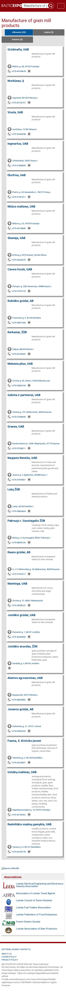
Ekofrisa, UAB (17, 175)
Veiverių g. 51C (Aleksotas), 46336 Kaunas (31, 412)
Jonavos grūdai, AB (20, 709)
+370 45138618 (19, 71)
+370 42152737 (19, 102)
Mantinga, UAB (17, 583)
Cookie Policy (9, 957)
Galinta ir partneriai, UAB (24, 395)
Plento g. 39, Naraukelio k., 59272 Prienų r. (31, 192)
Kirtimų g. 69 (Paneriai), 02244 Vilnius (29, 255)
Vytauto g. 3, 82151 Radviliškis (26, 847)
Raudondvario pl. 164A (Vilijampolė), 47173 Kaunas (35, 443)
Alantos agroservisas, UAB (25, 678)
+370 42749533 (19, 354)
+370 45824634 (19, 511)
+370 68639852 (19, 700)
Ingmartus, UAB (18, 143)
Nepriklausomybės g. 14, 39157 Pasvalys (31, 810)
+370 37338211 (19, 448)
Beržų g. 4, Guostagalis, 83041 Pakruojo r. (31, 538)
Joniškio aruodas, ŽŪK (22, 646)
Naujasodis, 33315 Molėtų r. (25, 695)
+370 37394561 (19, 479)
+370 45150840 (19, 228)
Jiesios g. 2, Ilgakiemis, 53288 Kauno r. (30, 475)
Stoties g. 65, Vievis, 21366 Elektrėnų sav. (31, 380)
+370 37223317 (19, 574)
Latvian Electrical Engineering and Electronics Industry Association (39, 885)
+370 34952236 (19, 731)
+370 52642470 (19, 260)
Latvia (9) (49, 32)
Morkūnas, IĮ (16, 80)
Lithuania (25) (19, 32)
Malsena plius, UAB (20, 363)
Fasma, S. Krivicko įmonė (24, 740)
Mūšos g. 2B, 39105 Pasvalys (25, 66)
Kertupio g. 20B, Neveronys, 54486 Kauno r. (32, 286)
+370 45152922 (19, 814)
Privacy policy (10, 960)
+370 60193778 (19, 852)
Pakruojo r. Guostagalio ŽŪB (26, 520)
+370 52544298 (19, 134)
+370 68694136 (19, 542)
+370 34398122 (19, 605)
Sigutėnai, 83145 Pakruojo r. (25, 98)
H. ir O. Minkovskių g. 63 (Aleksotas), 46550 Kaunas (36, 569)
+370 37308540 (19, 417)
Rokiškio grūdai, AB (20, 300)
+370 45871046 (19, 322)
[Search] (51, 6)
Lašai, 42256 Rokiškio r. (23, 506)
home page (29, 71)
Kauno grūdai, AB (19, 552)
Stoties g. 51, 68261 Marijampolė (27, 600)
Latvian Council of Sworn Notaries (34, 900)
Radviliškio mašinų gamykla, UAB (29, 824)
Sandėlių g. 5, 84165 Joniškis (25, 663)
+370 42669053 (19, 637)
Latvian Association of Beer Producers (36, 928)
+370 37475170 (19, 291)
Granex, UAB (16, 426)
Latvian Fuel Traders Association (33, 907)
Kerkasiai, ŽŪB (17, 332)
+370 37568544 (19, 165)
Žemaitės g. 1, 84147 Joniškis (26, 632)
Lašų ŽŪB (14, 489)
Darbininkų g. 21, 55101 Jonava (26, 726)
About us (7, 953)
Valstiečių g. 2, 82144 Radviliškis (27, 758)
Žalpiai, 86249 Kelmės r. (23, 349)
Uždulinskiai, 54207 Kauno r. (25, 160)
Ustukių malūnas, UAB (22, 772)
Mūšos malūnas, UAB (21, 206)
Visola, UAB (15, 112)
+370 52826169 (19, 385)
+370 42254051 (19, 762)
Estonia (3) (17, 39)
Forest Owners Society (28, 921)
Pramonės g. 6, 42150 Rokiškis (26, 318)
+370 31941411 (19, 197)
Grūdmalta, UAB (18, 49)
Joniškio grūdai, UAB (21, 615)
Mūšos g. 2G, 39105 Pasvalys (25, 223)
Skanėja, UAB (16, 238)
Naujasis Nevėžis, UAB (22, 458)
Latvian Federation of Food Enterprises (36, 914)
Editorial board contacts (16, 949)
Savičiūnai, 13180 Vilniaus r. (24, 129)
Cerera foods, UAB (20, 269)
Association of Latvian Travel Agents (35, 893)
